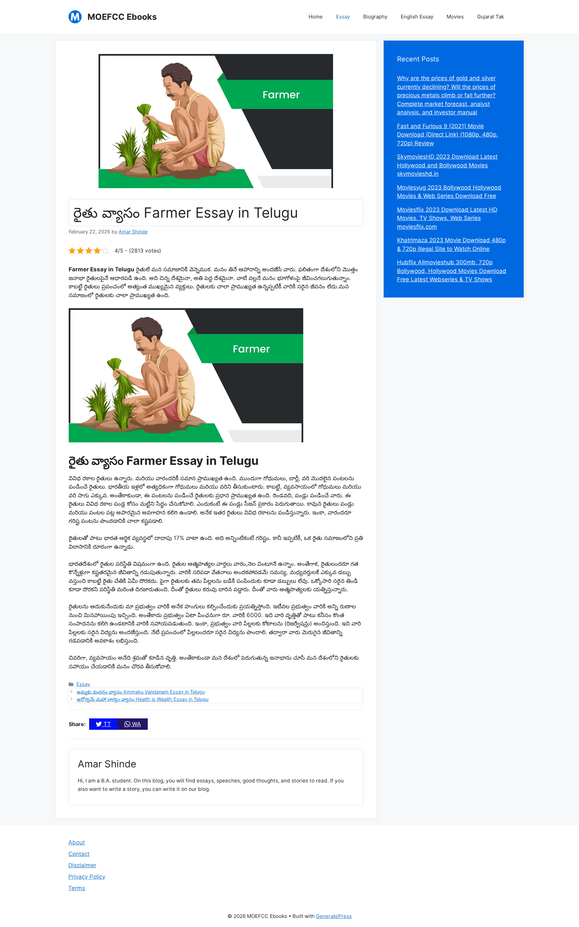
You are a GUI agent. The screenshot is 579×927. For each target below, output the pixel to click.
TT (106, 724)
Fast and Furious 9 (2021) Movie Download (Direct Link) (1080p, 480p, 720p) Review (447, 135)
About (76, 842)
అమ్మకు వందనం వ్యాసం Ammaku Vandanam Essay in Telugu (141, 692)
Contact (78, 854)
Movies (455, 16)
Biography (375, 16)
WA (135, 724)
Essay (343, 16)
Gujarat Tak (490, 16)
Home (316, 16)
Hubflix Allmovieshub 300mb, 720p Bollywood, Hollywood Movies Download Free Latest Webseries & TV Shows (451, 271)
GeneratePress (334, 916)
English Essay (417, 16)
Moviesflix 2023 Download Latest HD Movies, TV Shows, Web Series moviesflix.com (447, 218)
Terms (76, 888)
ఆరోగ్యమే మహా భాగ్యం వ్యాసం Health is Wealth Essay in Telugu (142, 699)
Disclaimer (82, 865)
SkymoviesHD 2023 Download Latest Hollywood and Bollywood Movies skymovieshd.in (447, 165)
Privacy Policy (86, 876)
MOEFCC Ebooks (122, 17)
